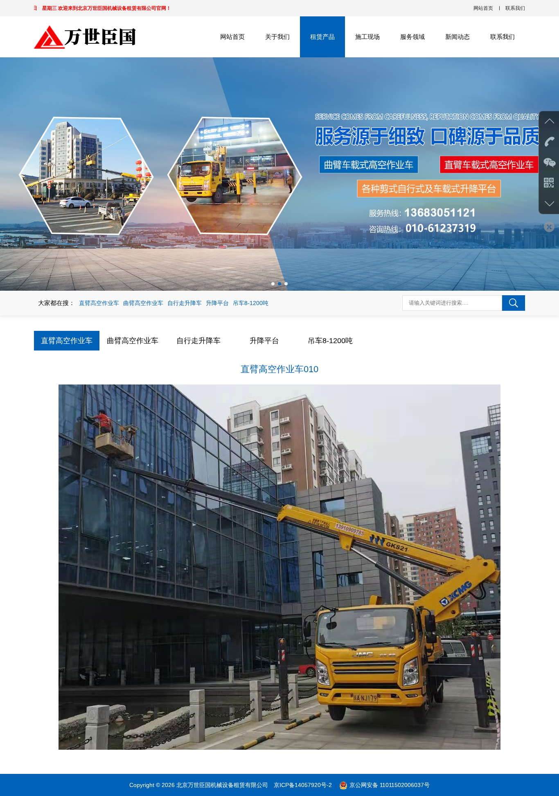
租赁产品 (322, 36)
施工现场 (367, 36)
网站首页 (483, 8)
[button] (273, 283)
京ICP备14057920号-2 (304, 785)
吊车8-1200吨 (250, 303)
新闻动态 (457, 36)
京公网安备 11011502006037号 (389, 785)
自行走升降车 (184, 303)
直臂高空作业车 (99, 303)
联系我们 (515, 8)
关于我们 (277, 36)
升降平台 (217, 303)
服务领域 (412, 36)
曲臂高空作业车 (143, 303)
